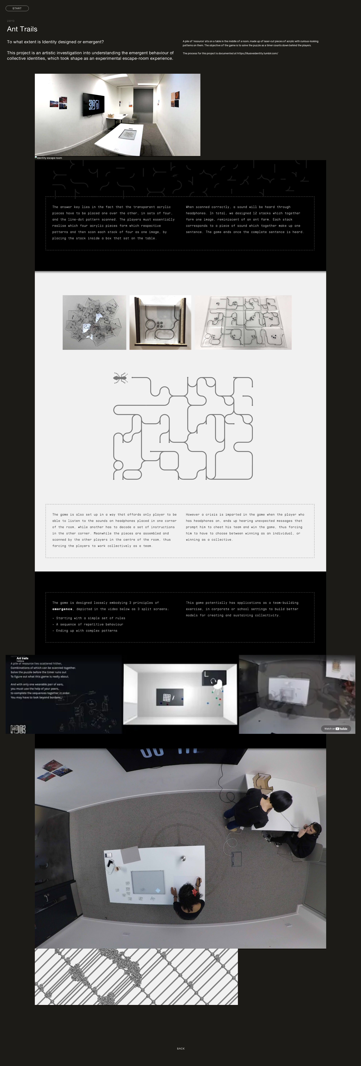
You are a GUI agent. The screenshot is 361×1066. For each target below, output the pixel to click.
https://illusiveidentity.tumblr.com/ (257, 53)
